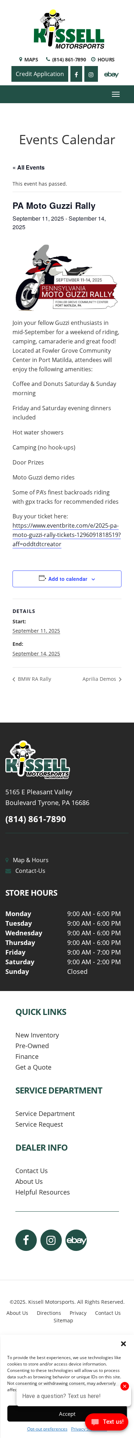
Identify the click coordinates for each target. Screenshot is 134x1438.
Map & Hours (31, 860)
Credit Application (40, 74)
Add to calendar (67, 578)
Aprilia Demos (100, 678)
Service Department (45, 1113)
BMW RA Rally (33, 678)
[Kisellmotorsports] (67, 759)
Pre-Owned (32, 1045)
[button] (123, 1343)
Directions (49, 1312)
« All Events (29, 167)
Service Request (39, 1124)
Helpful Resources (42, 1192)
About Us (29, 1181)
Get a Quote (33, 1067)
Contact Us (31, 1170)
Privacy (78, 1312)
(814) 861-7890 (35, 819)
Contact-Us (30, 871)
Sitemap (63, 1320)
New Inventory (37, 1035)
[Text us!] (106, 1423)
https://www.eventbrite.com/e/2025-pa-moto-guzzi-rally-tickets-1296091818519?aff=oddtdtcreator (67, 535)
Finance (27, 1056)
